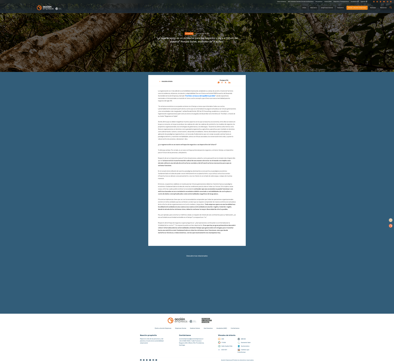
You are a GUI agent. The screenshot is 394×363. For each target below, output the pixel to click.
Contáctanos (235, 328)
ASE (222, 339)
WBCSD (243, 339)
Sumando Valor (246, 342)
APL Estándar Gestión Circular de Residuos (301, 1)
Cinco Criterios (281, 1)
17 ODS (223, 342)
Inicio (304, 7)
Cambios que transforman (243, 351)
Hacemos (340, 7)
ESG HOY (224, 349)
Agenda (363, 1)
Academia (354, 1)
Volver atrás (167, 81)
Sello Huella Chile (226, 346)
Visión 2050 (328, 1)
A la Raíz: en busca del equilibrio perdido (200, 96)
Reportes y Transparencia (341, 1)
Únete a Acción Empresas (357, 7)
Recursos (383, 7)
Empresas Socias (327, 7)
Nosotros (313, 7)
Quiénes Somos (195, 328)
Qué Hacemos (208, 328)
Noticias (373, 7)
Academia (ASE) (221, 328)
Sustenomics (245, 346)
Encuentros (319, 1)
